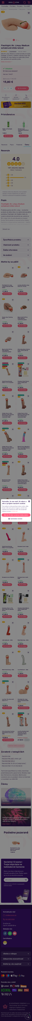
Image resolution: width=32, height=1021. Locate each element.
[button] (16, 519)
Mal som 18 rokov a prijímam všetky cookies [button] (16, 515)
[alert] (16, 510)
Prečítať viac (15, 511)
